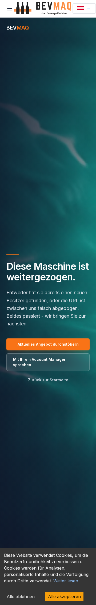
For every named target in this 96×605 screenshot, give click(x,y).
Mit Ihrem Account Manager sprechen (39, 362)
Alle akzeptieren (64, 596)
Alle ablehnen (21, 596)
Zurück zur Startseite (48, 380)
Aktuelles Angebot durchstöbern (48, 344)
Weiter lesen (65, 580)
